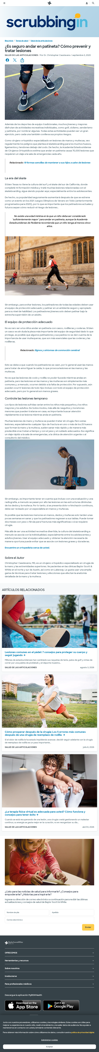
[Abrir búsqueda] (93, 3)
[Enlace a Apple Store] (23, 1005)
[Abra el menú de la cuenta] (86, 3)
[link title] (49, 3)
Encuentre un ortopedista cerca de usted (27, 547)
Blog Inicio (9, 41)
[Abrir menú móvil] (4, 3)
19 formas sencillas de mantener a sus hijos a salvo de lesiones (57, 162)
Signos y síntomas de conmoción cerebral (57, 350)
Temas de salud (22, 41)
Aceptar (49, 1047)
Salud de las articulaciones (42, 41)
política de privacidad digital (82, 1032)
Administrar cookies (49, 1040)
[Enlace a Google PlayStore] (61, 1005)
